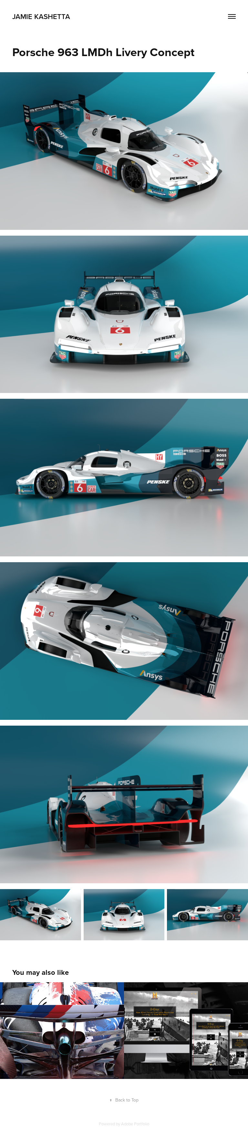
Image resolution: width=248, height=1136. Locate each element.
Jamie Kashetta (41, 16)
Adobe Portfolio (135, 1124)
